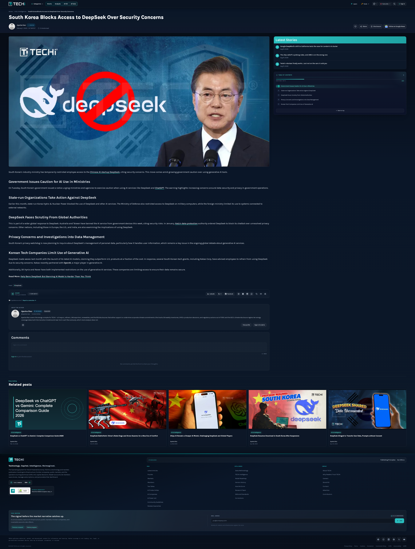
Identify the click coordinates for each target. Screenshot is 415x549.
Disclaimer (370, 546)
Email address (215, 516)
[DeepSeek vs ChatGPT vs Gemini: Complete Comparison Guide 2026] (47, 409)
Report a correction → (29, 300)
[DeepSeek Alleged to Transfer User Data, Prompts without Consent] (367, 409)
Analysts (58, 4)
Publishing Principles (388, 460)
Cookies (362, 546)
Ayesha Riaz (21, 25)
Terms (356, 546)
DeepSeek (17, 285)
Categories (37, 4)
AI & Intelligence (20, 11)
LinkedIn (212, 294)
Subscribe (385, 4)
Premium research (17, 527)
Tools (365, 4)
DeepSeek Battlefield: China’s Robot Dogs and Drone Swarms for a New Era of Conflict (124, 436)
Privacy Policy (348, 546)
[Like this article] (355, 26)
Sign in (403, 4)
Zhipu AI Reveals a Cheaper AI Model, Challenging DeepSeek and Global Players (201, 436)
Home (11, 11)
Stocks (49, 4)
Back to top (341, 110)
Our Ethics (401, 460)
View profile (246, 325)
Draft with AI (33, 294)
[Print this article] (265, 294)
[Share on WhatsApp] (252, 294)
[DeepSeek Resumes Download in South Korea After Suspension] (287, 409)
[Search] (394, 4)
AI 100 (66, 4)
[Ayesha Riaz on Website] (23, 325)
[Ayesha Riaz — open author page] (12, 26)
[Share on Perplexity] (243, 294)
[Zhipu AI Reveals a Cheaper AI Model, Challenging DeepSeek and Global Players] (207, 409)
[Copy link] (257, 294)
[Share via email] (261, 294)
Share (365, 26)
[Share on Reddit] (247, 294)
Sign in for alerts (260, 325)
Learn (355, 4)
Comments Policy (381, 546)
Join (400, 520)
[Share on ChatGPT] (239, 294)
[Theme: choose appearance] (375, 4)
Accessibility (397, 546)
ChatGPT (159, 188)
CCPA (389, 546)
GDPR (404, 546)
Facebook (230, 294)
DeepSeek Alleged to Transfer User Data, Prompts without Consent (356, 436)
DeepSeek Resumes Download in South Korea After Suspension (274, 436)
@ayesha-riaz (25, 314)
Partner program (32, 527)
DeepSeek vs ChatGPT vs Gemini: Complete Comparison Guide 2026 (37, 436)
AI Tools (73, 4)
